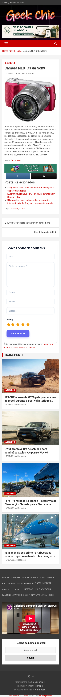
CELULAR (16, 577)
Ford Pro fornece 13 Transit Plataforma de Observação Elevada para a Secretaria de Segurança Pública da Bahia (30, 504)
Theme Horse (34, 685)
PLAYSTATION (45, 589)
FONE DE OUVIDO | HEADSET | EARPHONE (18, 583)
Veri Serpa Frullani (25, 73)
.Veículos (10, 390)
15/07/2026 (10, 456)
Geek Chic (38, 682)
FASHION (50, 577)
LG (22, 589)
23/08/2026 (10, 404)
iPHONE (17, 589)
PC (37, 589)
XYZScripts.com (45, 696)
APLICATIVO (7, 577)
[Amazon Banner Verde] (30, 165)
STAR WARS (35, 595)
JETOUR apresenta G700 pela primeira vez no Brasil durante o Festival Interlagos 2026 (30, 401)
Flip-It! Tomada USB (44, 232)
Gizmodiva (16, 160)
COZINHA (25, 577)
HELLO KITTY (7, 589)
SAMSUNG (6, 595)
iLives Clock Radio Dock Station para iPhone (28, 222)
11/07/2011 (10, 73)
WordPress (40, 689)
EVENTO (42, 577)
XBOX (51, 595)
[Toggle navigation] (6, 43)
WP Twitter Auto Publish (18, 696)
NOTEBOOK (29, 589)
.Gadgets (9, 63)
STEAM (44, 595)
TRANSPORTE (14, 355)
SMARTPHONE (18, 595)
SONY (22, 208)
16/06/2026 (10, 560)
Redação (21, 404)
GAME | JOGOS (43, 583)
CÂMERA (14, 208)
